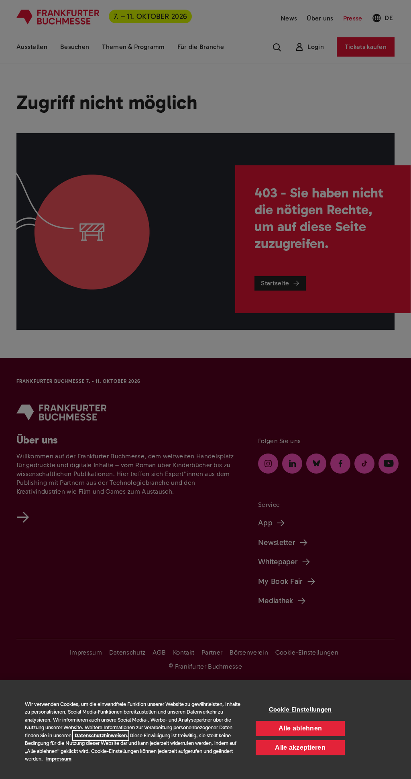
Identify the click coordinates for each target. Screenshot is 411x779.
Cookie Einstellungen (300, 709)
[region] (205, 729)
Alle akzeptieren (300, 747)
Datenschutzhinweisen (101, 735)
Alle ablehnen (300, 728)
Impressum (58, 759)
